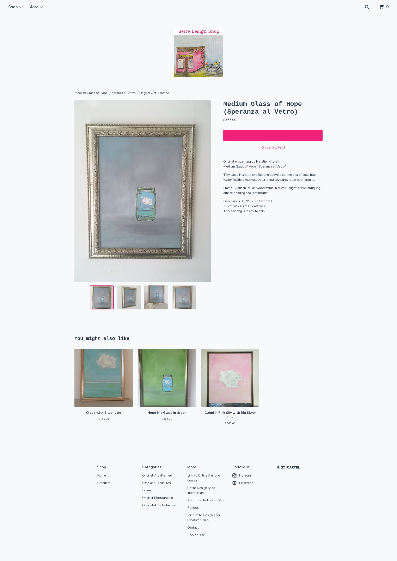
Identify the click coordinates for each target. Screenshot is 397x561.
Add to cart (273, 135)
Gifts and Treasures (156, 483)
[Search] (367, 7)
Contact (193, 527)
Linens (147, 490)
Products (103, 483)
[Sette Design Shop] (198, 52)
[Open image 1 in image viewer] (142, 191)
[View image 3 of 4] (156, 297)
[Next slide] (205, 191)
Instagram (246, 475)
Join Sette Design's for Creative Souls (203, 517)
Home (101, 475)
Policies (193, 507)
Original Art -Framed (154, 93)
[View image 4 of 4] (184, 297)
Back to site (196, 535)
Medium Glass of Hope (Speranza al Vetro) (105, 93)
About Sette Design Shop (206, 500)
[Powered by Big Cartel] (288, 467)
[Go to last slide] (80, 191)
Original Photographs (157, 498)
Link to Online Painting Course (203, 478)
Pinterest (246, 483)
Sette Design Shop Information (201, 490)
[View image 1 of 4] (102, 297)
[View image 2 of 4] (129, 297)
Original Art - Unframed (159, 505)
